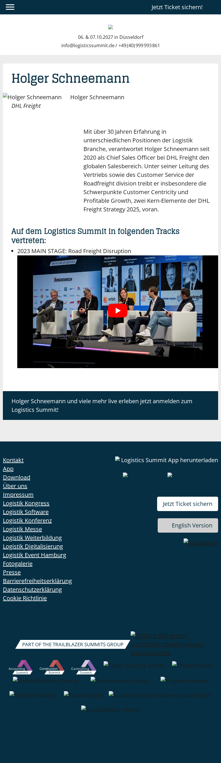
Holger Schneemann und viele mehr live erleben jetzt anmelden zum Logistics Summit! (102, 405)
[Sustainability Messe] (110, 712)
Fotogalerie (18, 563)
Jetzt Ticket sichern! (177, 7)
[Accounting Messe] (20, 668)
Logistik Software (26, 512)
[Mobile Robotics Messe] (46, 684)
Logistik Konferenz (27, 520)
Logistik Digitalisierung (33, 546)
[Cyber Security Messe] (134, 668)
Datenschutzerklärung (32, 589)
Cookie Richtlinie (25, 598)
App (8, 469)
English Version (192, 525)
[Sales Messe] (82, 698)
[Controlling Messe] (84, 668)
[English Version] (213, 7)
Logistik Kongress (26, 503)
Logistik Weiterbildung (32, 538)
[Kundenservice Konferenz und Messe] (160, 698)
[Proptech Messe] (184, 684)
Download (16, 477)
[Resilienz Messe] (32, 698)
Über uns (15, 486)
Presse (12, 572)
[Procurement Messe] (119, 684)
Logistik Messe (22, 529)
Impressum (18, 494)
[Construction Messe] (52, 668)
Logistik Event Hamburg (34, 555)
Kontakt (13, 460)
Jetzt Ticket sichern (187, 504)
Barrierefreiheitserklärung (37, 581)
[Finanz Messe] (192, 668)
